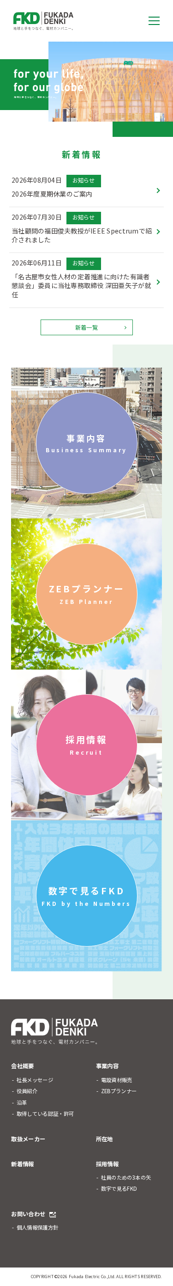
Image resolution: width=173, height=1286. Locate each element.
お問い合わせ (28, 1214)
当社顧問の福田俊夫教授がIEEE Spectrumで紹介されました (82, 236)
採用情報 (87, 745)
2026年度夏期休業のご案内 (52, 194)
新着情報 (22, 1164)
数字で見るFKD (86, 896)
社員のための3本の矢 (126, 1178)
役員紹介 (27, 1091)
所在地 (104, 1139)
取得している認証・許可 (45, 1114)
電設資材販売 (116, 1080)
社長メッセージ (35, 1080)
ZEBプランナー (87, 594)
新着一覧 (86, 327)
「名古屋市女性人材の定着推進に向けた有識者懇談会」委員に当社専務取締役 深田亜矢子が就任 (81, 285)
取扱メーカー (28, 1139)
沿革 (22, 1103)
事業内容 (86, 443)
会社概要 (22, 1066)
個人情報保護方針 (38, 1227)
